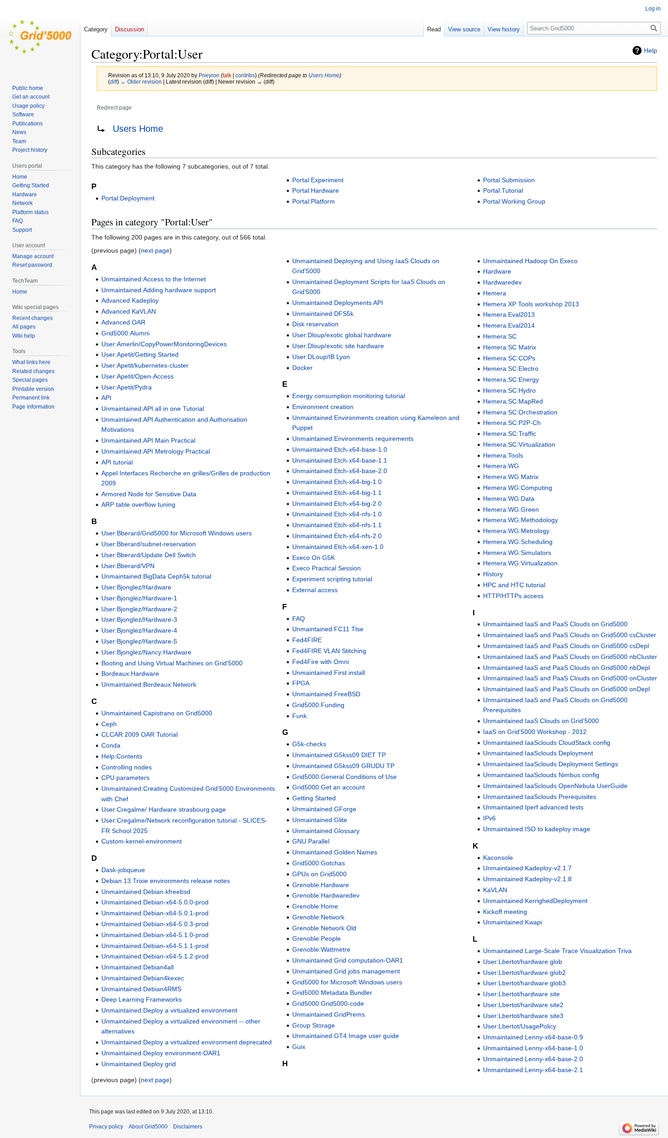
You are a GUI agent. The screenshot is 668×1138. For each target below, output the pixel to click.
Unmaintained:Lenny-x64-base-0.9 (533, 1037)
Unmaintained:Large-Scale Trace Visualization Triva (557, 950)
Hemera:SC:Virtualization (519, 444)
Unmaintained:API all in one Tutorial (152, 408)
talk (227, 75)
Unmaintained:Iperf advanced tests (533, 807)
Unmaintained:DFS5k (323, 313)
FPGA (300, 683)
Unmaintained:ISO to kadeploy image (536, 829)
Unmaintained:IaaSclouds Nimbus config (541, 775)
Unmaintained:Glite (319, 820)
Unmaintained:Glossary (325, 830)
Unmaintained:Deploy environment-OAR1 (160, 1053)
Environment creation (323, 406)
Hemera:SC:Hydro (509, 390)
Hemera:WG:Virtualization (520, 563)
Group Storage (313, 1025)
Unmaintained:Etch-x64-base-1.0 (339, 449)
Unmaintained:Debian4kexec (142, 978)
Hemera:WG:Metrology (516, 530)
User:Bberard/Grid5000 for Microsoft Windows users (176, 533)
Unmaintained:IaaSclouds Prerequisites (539, 796)
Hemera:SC (500, 336)
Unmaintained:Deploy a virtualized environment (169, 1010)
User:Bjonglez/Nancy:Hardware (146, 652)
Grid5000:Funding (318, 705)
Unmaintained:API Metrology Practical (155, 451)
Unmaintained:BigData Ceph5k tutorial (156, 576)
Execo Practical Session (326, 568)
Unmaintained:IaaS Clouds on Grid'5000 (541, 720)
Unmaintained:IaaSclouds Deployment (538, 753)
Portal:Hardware (315, 190)
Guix (298, 1046)
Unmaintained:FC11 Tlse (328, 629)
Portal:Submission (509, 180)
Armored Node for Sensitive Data (148, 494)
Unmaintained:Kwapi (512, 922)
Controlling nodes (126, 767)
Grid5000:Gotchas (318, 863)
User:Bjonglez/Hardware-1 (139, 598)
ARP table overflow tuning (138, 504)
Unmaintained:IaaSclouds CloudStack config (546, 742)
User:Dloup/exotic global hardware (341, 335)
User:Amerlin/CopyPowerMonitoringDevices (164, 344)
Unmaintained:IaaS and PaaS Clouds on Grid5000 (555, 624)
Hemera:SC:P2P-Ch (512, 422)
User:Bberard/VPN (128, 565)
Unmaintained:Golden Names (334, 852)
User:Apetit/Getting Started (140, 354)
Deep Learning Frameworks (141, 999)
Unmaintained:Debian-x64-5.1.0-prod (155, 934)
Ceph (109, 724)
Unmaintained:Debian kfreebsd (145, 891)
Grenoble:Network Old (324, 928)
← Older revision (141, 82)
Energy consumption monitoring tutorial (348, 395)
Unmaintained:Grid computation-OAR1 (347, 960)
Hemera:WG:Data (508, 498)
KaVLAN (495, 889)
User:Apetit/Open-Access (137, 376)
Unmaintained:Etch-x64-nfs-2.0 (337, 535)
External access (315, 590)
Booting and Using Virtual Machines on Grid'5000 (172, 663)
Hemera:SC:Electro (510, 368)
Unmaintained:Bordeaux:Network (148, 684)
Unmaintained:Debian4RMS (141, 989)
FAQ (298, 618)
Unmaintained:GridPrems (328, 1014)
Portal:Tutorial (503, 190)
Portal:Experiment (318, 180)
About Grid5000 (148, 1126)
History (493, 574)
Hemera (494, 293)
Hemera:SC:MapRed (513, 401)
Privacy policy (106, 1126)
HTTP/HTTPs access (513, 595)
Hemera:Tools (503, 455)
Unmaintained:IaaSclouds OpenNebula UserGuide (555, 785)
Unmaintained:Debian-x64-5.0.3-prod (155, 924)
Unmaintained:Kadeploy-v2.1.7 (527, 868)
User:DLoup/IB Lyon (321, 356)
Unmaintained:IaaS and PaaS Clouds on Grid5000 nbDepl (566, 667)
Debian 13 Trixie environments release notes (165, 880)
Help (650, 50)
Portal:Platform (313, 201)
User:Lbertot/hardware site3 (523, 1015)
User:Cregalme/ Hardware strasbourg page (163, 809)
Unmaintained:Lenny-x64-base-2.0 (533, 1059)
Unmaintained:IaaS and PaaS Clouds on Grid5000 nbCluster (570, 656)
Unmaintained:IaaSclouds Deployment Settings (550, 764)
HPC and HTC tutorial (514, 585)
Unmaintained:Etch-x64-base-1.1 (339, 460)
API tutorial (117, 462)
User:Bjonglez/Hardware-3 (139, 619)
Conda (110, 745)
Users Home (324, 75)
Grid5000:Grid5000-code (328, 1003)
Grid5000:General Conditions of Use (344, 776)
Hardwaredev (502, 282)
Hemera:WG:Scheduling (518, 541)
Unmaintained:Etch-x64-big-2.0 (337, 503)
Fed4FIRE (307, 640)
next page (155, 250)
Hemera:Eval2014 (509, 325)
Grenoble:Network (318, 917)
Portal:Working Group (514, 201)
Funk (299, 715)
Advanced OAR (123, 322)
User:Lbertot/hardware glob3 (524, 983)
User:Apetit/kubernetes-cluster (145, 365)
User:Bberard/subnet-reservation (148, 544)
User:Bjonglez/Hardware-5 (139, 641)
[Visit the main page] (40, 36)
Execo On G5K (313, 557)
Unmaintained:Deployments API (337, 302)
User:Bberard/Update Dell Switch (148, 555)
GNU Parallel (310, 841)
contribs (245, 75)
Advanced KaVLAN (128, 311)
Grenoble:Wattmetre (321, 949)
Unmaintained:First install (328, 672)
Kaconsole (498, 857)
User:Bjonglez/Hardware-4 (139, 630)
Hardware (497, 271)
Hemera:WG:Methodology (520, 520)
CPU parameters (125, 777)
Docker (302, 367)
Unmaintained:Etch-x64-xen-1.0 (338, 546)
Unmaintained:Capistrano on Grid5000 (156, 713)
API (106, 397)
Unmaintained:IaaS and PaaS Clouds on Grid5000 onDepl (566, 689)
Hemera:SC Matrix (509, 347)
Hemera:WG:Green (511, 509)
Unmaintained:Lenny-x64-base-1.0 (533, 1048)
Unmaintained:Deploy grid (138, 1064)
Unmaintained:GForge (324, 809)
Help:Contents (121, 756)
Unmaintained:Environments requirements (353, 438)
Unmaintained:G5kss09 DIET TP (339, 755)
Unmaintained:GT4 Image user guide (345, 1035)
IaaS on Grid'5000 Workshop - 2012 (535, 731)
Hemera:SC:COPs (509, 358)
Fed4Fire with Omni (320, 661)
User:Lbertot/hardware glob (522, 961)
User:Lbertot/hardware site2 (523, 1004)
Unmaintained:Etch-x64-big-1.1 (337, 492)
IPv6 (489, 818)
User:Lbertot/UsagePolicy (519, 1026)
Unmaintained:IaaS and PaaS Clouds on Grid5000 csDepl (566, 645)
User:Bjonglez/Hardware (136, 587)
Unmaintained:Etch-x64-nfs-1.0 (337, 514)
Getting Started (314, 798)
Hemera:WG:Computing (517, 487)
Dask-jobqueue (123, 869)
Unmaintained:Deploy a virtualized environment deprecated (186, 1042)
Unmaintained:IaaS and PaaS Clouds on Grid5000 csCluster (569, 635)
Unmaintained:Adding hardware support (158, 290)
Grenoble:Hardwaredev (325, 895)
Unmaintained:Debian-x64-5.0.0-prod (155, 902)
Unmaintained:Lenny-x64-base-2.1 (533, 1069)
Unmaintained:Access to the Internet (153, 279)
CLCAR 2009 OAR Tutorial (139, 734)
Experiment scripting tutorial (332, 579)
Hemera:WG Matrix (510, 476)
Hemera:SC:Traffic (509, 433)
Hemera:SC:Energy (511, 379)
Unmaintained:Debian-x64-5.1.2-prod (155, 956)
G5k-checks (309, 744)
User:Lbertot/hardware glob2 (524, 972)
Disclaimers (187, 1126)
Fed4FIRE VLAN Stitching (329, 650)
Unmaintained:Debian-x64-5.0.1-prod (155, 913)
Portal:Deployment (128, 198)
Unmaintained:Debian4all (137, 967)
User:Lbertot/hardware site (521, 994)
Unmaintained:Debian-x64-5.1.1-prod (155, 945)
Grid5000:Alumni (125, 333)
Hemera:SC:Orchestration (520, 412)
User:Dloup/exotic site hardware (338, 345)
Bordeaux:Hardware (130, 673)
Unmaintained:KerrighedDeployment (535, 900)
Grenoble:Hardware (320, 884)
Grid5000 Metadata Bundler (332, 992)
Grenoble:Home (315, 906)
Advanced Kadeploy (130, 300)
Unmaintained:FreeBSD (326, 694)
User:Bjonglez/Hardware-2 (139, 609)
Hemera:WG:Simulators (517, 552)
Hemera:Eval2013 (509, 314)
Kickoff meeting (505, 911)
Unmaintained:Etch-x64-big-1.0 (337, 481)
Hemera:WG (501, 465)
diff (113, 82)
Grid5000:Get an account (328, 787)
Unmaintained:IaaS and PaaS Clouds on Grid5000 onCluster (570, 678)
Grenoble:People (316, 938)
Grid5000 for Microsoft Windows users (347, 982)
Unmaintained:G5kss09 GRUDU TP (343, 765)
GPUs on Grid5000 (319, 874)
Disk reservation (315, 324)
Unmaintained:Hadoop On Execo (530, 261)
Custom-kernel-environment (141, 841)
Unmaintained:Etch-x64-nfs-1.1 (337, 525)
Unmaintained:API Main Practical (148, 440)
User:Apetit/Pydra (126, 387)
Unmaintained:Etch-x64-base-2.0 (339, 470)
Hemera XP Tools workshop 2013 (531, 304)
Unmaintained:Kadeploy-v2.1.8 (527, 879)
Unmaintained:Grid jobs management (346, 971)
